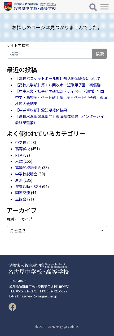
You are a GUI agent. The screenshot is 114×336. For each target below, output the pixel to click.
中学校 (20, 142)
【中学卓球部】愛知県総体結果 (41, 110)
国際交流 (22, 192)
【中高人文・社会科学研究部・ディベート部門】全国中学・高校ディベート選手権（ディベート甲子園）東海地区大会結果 (61, 97)
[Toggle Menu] (104, 6)
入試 (19, 161)
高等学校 (22, 148)
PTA (18, 155)
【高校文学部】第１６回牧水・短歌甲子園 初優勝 (57, 84)
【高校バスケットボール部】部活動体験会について (57, 78)
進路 (19, 180)
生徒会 (20, 199)
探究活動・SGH (28, 186)
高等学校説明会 (28, 167)
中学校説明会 (26, 173)
